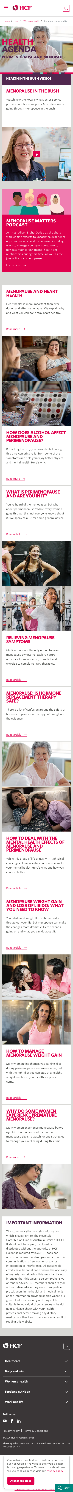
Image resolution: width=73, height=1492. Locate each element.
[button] (64, 1488)
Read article (13, 534)
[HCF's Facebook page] (12, 1421)
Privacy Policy (11, 1430)
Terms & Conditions (36, 1430)
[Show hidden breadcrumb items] (16, 21)
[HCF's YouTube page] (5, 1421)
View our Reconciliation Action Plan (36, 1489)
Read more (13, 329)
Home (7, 21)
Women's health (31, 21)
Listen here (13, 265)
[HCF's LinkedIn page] (19, 1421)
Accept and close (20, 1480)
